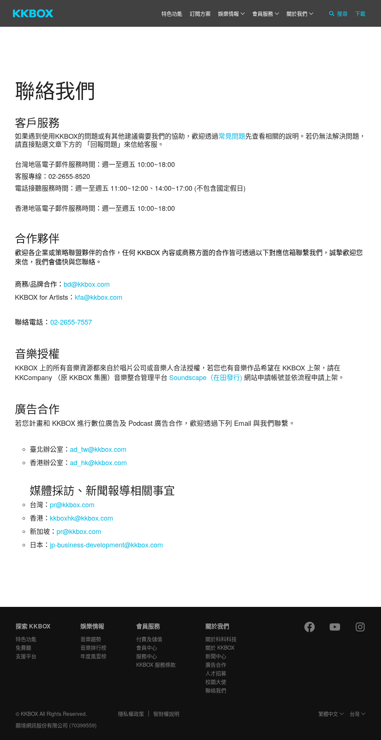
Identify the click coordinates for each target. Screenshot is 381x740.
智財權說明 (166, 713)
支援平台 (26, 656)
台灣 (354, 714)
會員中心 (146, 647)
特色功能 (171, 13)
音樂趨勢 (90, 639)
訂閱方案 (200, 13)
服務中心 (146, 656)
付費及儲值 (149, 639)
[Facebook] (309, 627)
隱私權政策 (131, 713)
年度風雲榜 (93, 656)
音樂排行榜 (93, 647)
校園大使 (215, 681)
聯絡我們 (215, 690)
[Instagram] (360, 627)
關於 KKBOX (219, 647)
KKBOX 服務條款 (156, 664)
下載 (360, 13)
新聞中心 (215, 656)
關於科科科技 (221, 639)
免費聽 (23, 647)
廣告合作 (215, 664)
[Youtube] (335, 627)
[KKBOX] (33, 13)
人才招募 (215, 673)
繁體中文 (328, 714)
